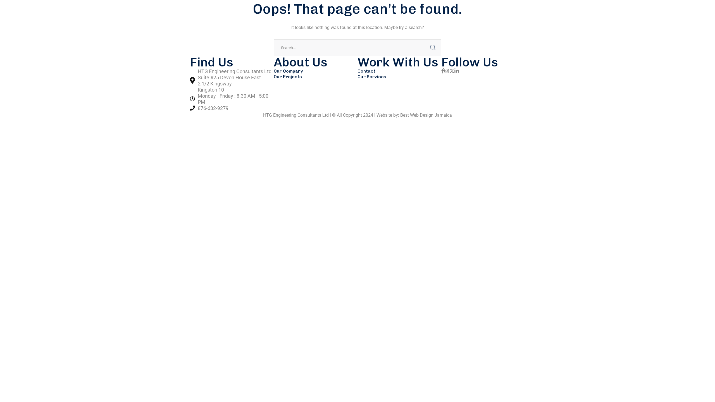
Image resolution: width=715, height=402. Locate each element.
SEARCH (432, 47)
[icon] (442, 71)
